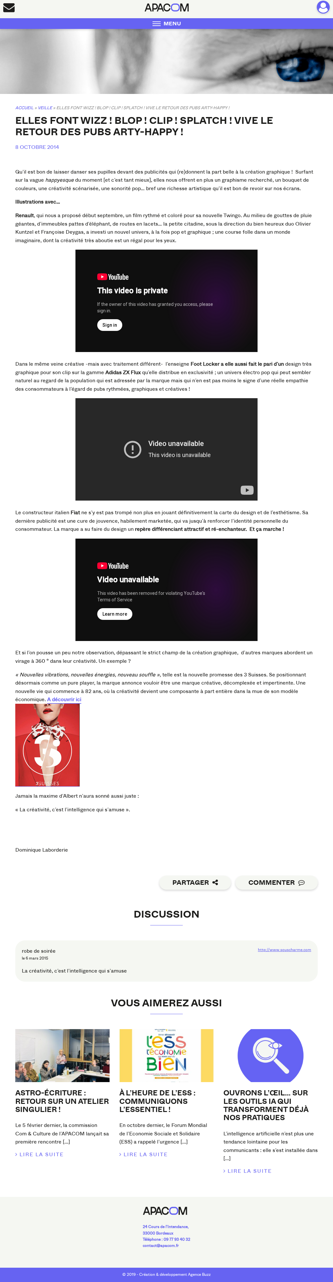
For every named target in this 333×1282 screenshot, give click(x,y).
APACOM (166, 7)
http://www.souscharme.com (284, 949)
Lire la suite (42, 1154)
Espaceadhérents (323, 7)
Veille (45, 108)
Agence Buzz (199, 1274)
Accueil (24, 108)
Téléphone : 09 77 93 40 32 (166, 1239)
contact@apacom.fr (161, 1245)
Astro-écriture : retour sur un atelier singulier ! (62, 1101)
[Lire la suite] (62, 1055)
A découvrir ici (64, 699)
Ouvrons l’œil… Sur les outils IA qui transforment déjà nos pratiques (265, 1105)
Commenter (271, 882)
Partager (190, 882)
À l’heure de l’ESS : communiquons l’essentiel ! (157, 1101)
